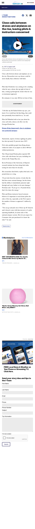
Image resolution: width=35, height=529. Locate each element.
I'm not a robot (6, 434)
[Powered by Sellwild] (30, 339)
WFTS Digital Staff (9, 66)
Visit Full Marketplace (27, 237)
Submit (6, 444)
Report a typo (6, 226)
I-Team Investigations (8, 16)
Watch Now (30, 2)
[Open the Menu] (2, 2)
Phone (6, 404)
